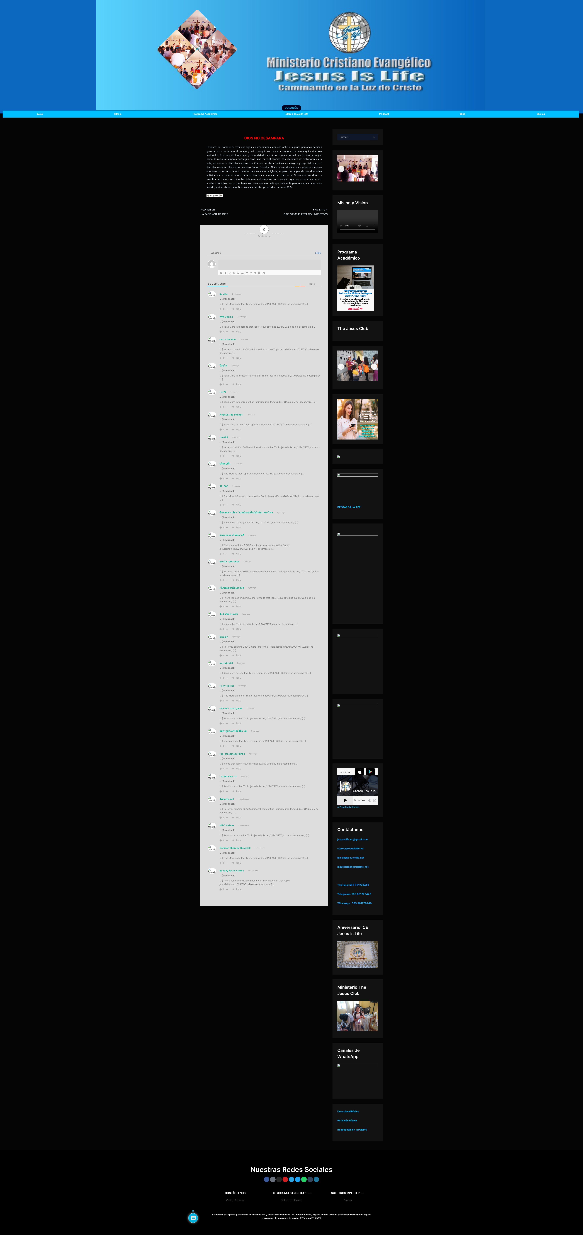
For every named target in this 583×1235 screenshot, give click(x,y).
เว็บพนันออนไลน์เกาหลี (232, 587)
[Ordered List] (238, 273)
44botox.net (227, 799)
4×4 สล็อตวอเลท (229, 614)
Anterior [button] (341, 169)
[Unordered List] (242, 273)
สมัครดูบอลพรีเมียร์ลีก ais (233, 731)
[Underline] (230, 273)
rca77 (223, 392)
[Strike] (234, 273)
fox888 (224, 437)
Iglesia (117, 114)
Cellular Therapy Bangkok (235, 848)
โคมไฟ (223, 365)
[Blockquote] (247, 273)
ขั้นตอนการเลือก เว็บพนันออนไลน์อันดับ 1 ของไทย (246, 512)
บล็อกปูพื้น (225, 463)
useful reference (230, 561)
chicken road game (231, 708)
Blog (462, 114)
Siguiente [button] (374, 169)
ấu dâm (224, 294)
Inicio (40, 114)
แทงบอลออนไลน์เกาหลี (232, 535)
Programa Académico (205, 114)
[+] (263, 272)
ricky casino (227, 685)
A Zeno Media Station (348, 807)
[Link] (255, 273)
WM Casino (226, 316)
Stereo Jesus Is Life (296, 114)
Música (541, 114)
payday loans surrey (232, 870)
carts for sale (228, 339)
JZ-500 (224, 486)
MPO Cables (227, 825)
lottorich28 (226, 663)
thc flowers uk (228, 776)
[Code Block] (251, 273)
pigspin (224, 636)
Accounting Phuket (231, 414)
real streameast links (232, 753)
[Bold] (221, 273)
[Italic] (225, 273)
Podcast (384, 114)
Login (318, 252)
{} (259, 272)
